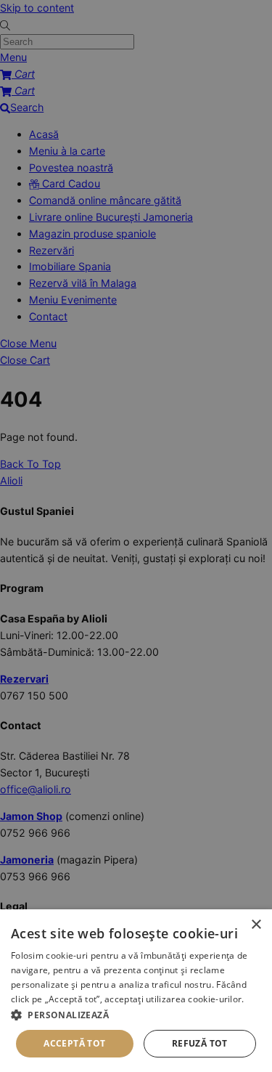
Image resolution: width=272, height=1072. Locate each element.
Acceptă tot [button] (74, 1043)
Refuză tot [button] (200, 1043)
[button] (136, 1014)
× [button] (255, 924)
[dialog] (136, 990)
